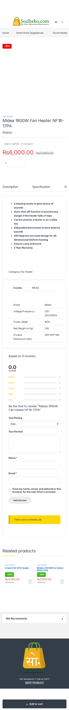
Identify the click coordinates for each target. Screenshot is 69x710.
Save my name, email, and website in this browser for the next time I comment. (36, 490)
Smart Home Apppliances (30, 32)
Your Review (16, 431)
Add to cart (36, 703)
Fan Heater (8, 116)
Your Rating (15, 417)
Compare (28, 143)
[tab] (10, 188)
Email (13, 473)
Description (10, 187)
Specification (41, 187)
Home (6, 32)
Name (13, 458)
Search (56, 22)
